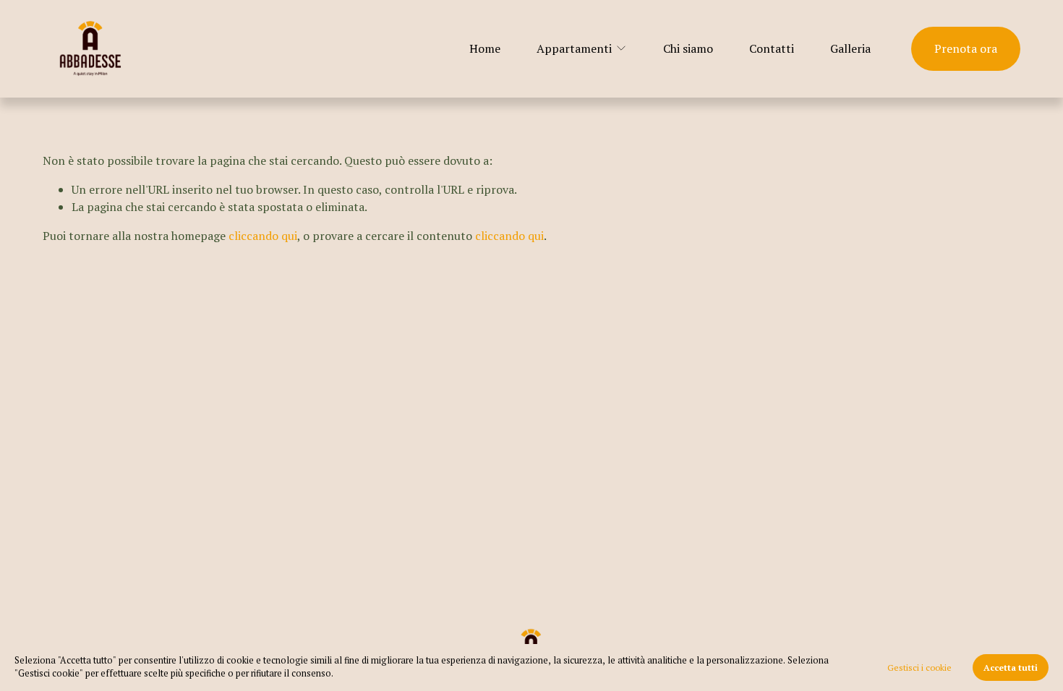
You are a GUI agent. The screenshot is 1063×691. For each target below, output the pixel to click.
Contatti (771, 48)
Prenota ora (965, 48)
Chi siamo (688, 48)
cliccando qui (263, 236)
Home (484, 48)
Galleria (850, 48)
